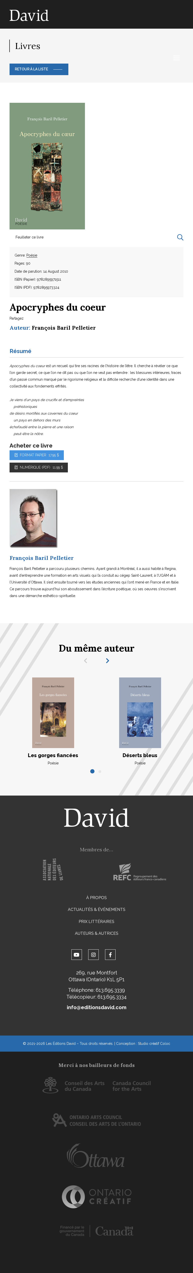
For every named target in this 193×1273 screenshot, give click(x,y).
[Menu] (176, 58)
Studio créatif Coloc (154, 1044)
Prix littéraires (96, 921)
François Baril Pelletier (64, 327)
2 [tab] (100, 771)
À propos (96, 897)
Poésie (31, 255)
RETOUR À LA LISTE (31, 69)
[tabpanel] (53, 721)
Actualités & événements (96, 909)
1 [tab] (92, 771)
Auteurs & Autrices (96, 933)
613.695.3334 (112, 997)
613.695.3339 (110, 990)
